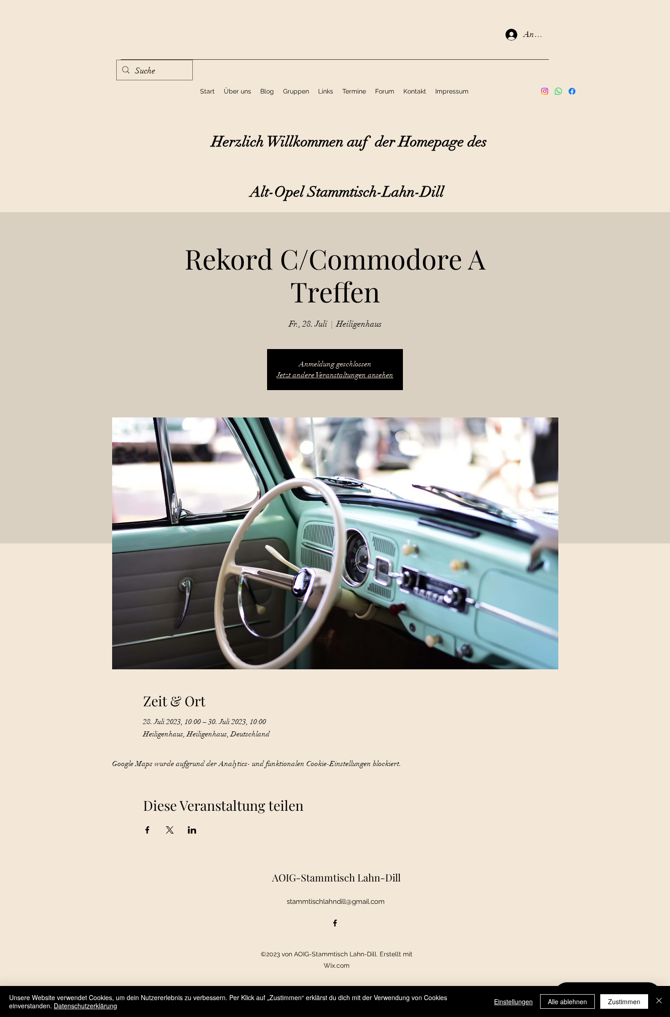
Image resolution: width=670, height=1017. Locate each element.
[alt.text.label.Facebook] (335, 923)
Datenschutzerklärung (85, 1005)
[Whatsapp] (558, 91)
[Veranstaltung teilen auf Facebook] (147, 830)
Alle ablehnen (567, 1001)
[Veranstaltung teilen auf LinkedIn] (192, 830)
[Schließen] (659, 1001)
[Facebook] (572, 91)
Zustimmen (624, 1001)
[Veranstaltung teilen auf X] (169, 830)
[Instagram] (544, 91)
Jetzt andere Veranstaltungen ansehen (335, 375)
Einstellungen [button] (513, 1001)
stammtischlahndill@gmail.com (336, 901)
